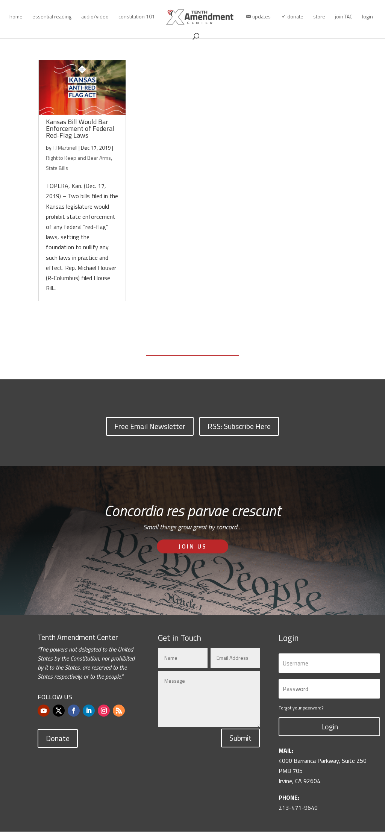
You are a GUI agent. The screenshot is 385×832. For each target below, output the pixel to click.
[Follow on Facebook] (74, 711)
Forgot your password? (301, 707)
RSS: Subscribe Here (239, 426)
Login (329, 726)
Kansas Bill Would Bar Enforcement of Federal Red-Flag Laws (80, 128)
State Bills (57, 168)
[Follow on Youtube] (44, 711)
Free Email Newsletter (149, 426)
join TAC (343, 17)
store (319, 17)
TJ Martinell (65, 148)
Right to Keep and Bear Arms (78, 158)
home (16, 17)
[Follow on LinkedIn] (89, 711)
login (367, 17)
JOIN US (193, 546)
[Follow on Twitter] (59, 711)
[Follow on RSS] (119, 711)
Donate (58, 738)
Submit (240, 738)
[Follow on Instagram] (104, 711)
